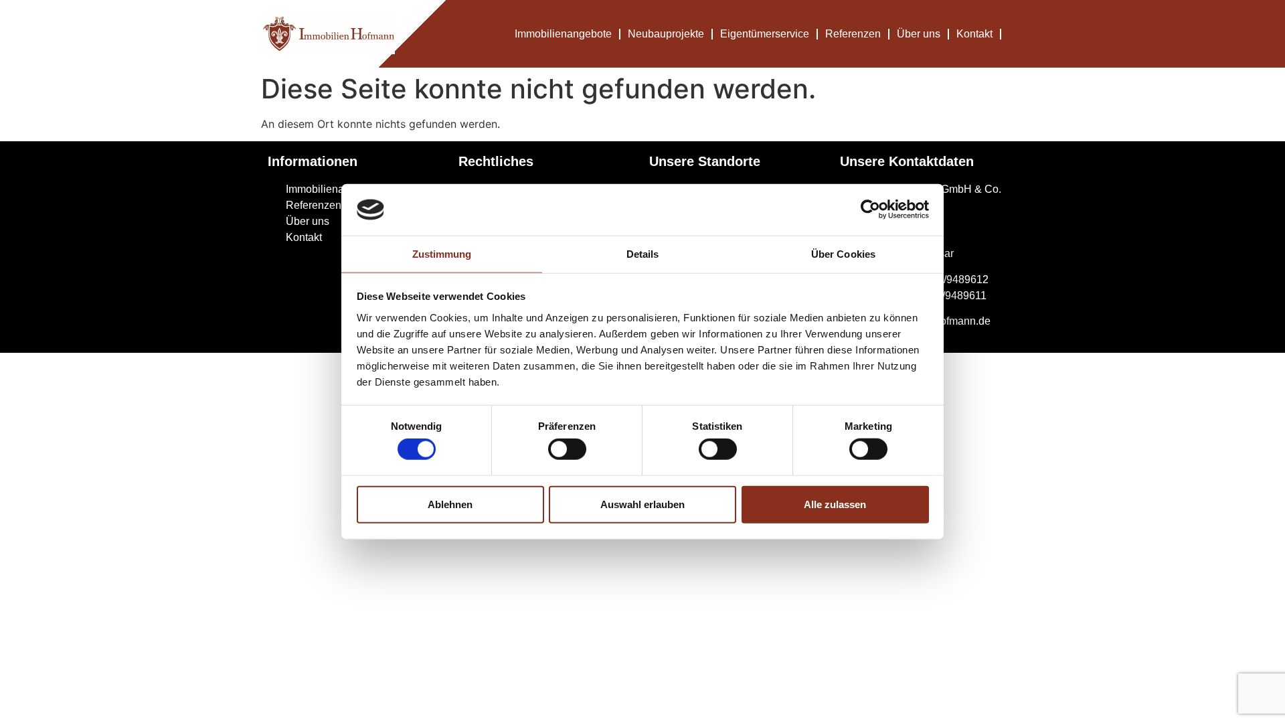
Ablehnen (450, 503)
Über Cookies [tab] (843, 254)
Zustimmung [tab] (442, 254)
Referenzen (853, 33)
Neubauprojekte (666, 33)
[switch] (567, 449)
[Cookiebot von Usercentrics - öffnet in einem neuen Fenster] (870, 209)
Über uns (918, 33)
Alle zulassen (835, 503)
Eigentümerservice (764, 33)
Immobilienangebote (563, 33)
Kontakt (974, 33)
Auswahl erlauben (642, 503)
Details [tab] (642, 254)
